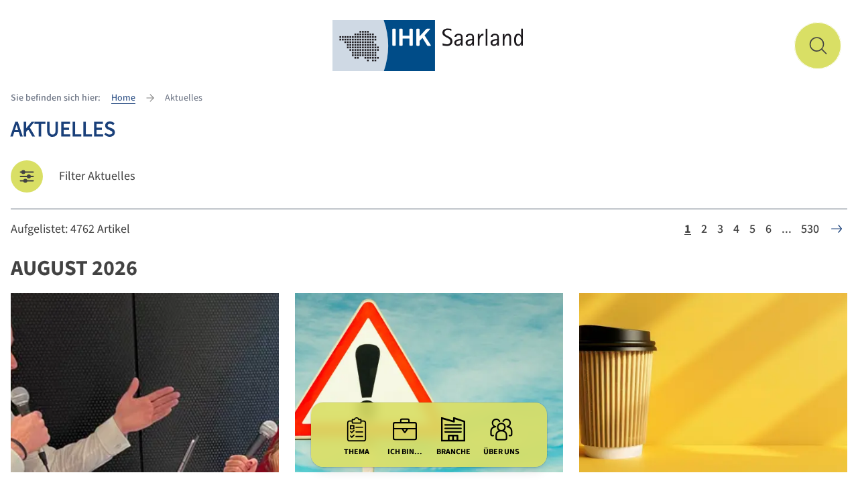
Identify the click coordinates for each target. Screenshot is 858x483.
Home (123, 98)
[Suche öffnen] (817, 45)
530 (810, 229)
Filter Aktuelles (97, 176)
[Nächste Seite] (836, 228)
